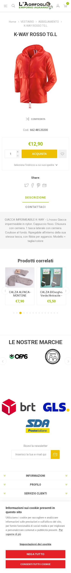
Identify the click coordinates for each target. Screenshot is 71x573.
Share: (35, 177)
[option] (20, 286)
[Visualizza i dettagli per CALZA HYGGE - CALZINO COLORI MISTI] (51, 277)
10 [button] (42, 313)
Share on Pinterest (39, 185)
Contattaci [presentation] (35, 207)
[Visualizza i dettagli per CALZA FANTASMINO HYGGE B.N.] (19, 277)
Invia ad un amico (44, 185)
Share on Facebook (32, 185)
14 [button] (54, 313)
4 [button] (24, 313)
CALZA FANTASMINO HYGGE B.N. (19, 295)
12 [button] (48, 313)
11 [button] (45, 313)
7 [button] (33, 313)
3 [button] (20, 313)
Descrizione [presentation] (35, 197)
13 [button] (51, 313)
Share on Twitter (26, 185)
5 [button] (27, 313)
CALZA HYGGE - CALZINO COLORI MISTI (51, 295)
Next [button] (65, 290)
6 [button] (30, 313)
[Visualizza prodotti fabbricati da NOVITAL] (26, 356)
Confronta (38, 119)
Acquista (39, 153)
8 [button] (36, 313)
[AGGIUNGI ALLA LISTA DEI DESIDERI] (62, 154)
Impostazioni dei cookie (35, 544)
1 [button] (13, 313)
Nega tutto (35, 554)
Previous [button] (5, 290)
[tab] (35, 197)
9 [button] (39, 313)
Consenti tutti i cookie (35, 564)
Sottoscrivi (55, 454)
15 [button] (57, 313)
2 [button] (16, 313)
